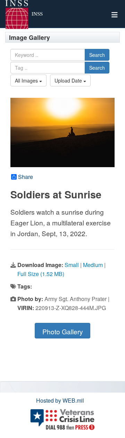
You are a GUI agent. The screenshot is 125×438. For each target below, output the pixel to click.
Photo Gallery (62, 331)
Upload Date (69, 80)
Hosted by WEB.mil (60, 400)
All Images (27, 80)
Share (25, 177)
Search (97, 54)
